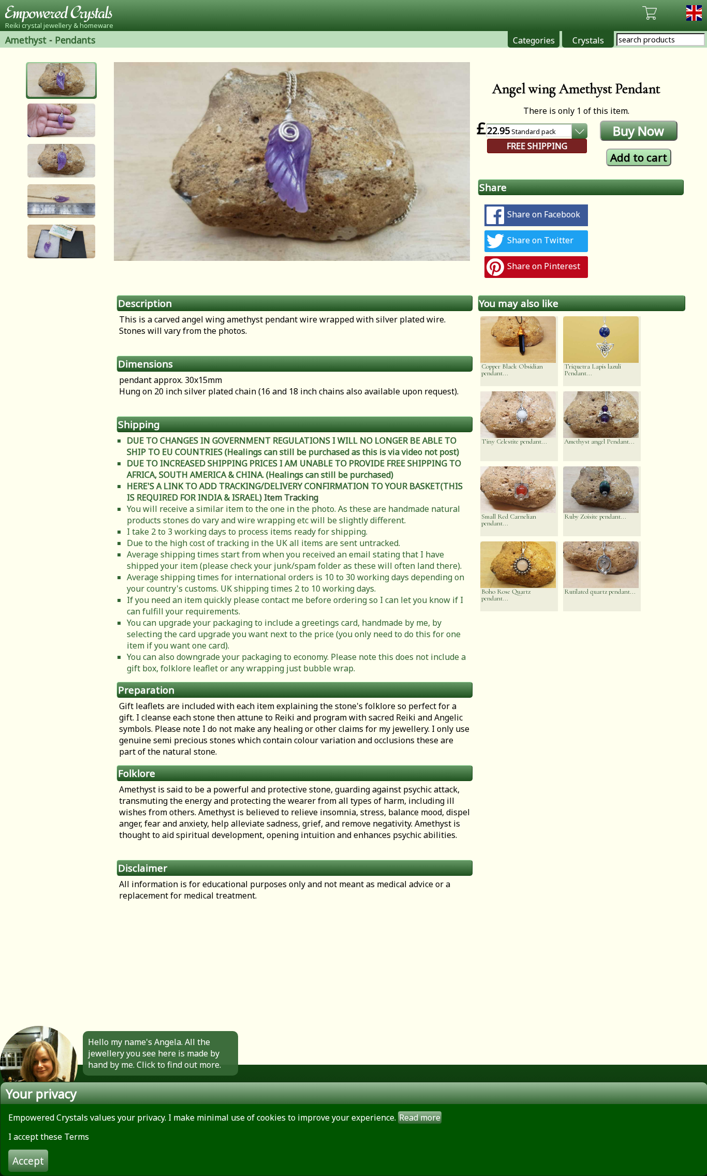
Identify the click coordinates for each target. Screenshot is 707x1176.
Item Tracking (291, 497)
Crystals (588, 40)
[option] (292, 161)
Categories (534, 40)
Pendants (75, 40)
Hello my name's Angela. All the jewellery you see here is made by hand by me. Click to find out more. (154, 1053)
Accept (28, 1161)
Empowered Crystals (62, 13)
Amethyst (26, 40)
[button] (61, 80)
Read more (419, 1117)
